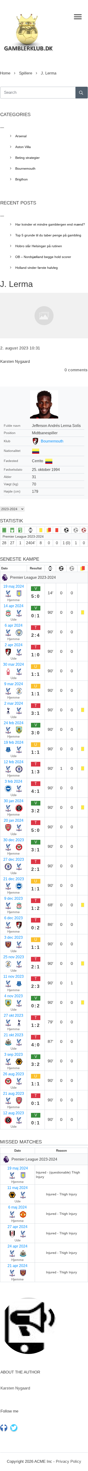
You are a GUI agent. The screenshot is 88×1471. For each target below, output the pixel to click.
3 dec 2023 (13, 937)
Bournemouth (52, 441)
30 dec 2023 (13, 840)
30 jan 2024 (13, 801)
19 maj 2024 (13, 586)
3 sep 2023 (13, 1054)
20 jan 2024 (13, 820)
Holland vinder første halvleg (36, 268)
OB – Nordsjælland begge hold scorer (43, 257)
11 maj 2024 (17, 1188)
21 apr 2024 (17, 1266)
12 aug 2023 (13, 1113)
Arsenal (21, 136)
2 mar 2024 (13, 703)
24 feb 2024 (13, 723)
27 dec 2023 (13, 859)
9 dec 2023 (13, 898)
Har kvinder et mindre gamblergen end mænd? (50, 224)
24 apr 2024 (17, 1246)
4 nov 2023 (13, 996)
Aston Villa (23, 147)
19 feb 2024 (13, 742)
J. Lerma (16, 284)
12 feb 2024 (13, 762)
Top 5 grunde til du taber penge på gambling (48, 235)
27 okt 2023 (13, 1015)
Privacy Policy (68, 1461)
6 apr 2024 (14, 625)
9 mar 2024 (13, 684)
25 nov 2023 (13, 957)
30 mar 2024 (13, 664)
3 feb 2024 (13, 781)
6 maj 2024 (17, 1207)
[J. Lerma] (44, 315)
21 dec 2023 (13, 879)
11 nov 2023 (13, 976)
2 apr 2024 (14, 645)
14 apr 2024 (13, 606)
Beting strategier (27, 158)
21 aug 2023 (13, 1093)
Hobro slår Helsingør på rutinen (38, 246)
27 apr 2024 (17, 1227)
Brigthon (21, 179)
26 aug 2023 (13, 1074)
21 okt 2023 (13, 1035)
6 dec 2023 (13, 918)
